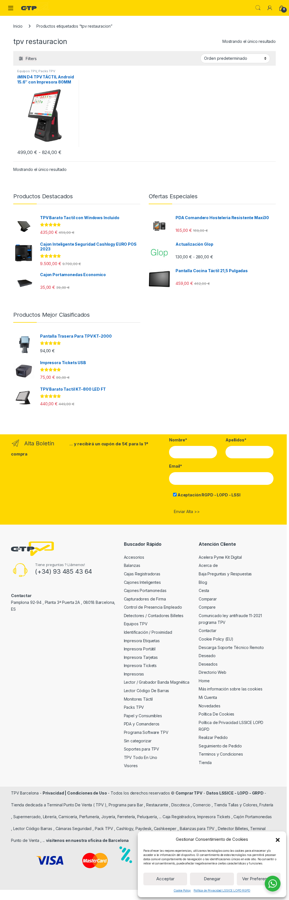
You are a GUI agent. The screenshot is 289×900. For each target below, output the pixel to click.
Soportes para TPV (141, 749)
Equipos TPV (27, 71)
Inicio (18, 26)
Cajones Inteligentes (142, 582)
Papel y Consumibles (143, 715)
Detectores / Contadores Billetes (154, 615)
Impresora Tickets (140, 665)
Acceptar (165, 878)
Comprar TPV (189, 793)
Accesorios (134, 557)
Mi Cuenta (208, 697)
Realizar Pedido (213, 737)
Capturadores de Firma (145, 599)
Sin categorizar (138, 740)
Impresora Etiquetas (142, 640)
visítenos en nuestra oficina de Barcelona (87, 840)
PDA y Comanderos (142, 723)
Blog (203, 582)
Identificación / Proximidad (148, 632)
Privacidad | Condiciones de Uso (75, 793)
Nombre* (178, 439)
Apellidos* (235, 439)
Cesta (204, 590)
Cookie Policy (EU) (216, 639)
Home (204, 680)
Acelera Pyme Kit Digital (220, 557)
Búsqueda (258, 8)
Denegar (212, 878)
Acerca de (208, 565)
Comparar (208, 599)
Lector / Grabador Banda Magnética (156, 682)
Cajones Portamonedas (145, 590)
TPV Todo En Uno (140, 757)
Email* (175, 466)
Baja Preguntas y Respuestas (225, 573)
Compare (207, 607)
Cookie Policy (182, 890)
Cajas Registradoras (142, 573)
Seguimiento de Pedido (220, 745)
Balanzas (132, 565)
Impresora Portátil (140, 648)
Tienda (205, 762)
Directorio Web (212, 672)
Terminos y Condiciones (221, 754)
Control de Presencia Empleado (153, 607)
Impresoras (134, 674)
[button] (278, 839)
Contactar (207, 630)
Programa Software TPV (146, 732)
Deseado (207, 655)
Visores (131, 765)
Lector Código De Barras (146, 690)
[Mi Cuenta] (270, 8)
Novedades (209, 705)
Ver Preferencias (258, 878)
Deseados (208, 664)
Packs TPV (46, 71)
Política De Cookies (216, 714)
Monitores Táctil (138, 699)
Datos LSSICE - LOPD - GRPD (235, 793)
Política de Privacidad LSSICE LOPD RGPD (222, 890)
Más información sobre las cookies (230, 688)
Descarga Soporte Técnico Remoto (231, 647)
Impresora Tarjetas (141, 657)
